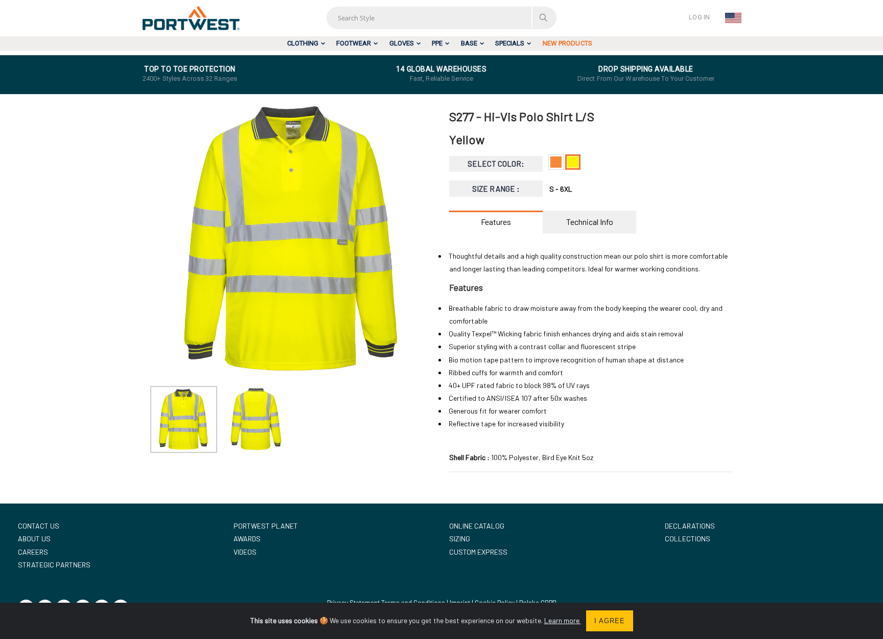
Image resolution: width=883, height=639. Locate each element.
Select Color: (496, 163)
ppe (437, 43)
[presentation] (163, 239)
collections (687, 538)
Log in (699, 17)
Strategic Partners (54, 564)
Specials (509, 43)
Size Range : (496, 188)
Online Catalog (476, 525)
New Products (567, 43)
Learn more (562, 620)
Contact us (38, 525)
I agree (609, 621)
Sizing (459, 538)
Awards (247, 538)
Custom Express (478, 551)
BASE (469, 43)
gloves (401, 43)
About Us (34, 538)
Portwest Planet (266, 525)
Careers (33, 551)
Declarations (690, 525)
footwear (353, 43)
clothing (302, 43)
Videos (245, 551)
